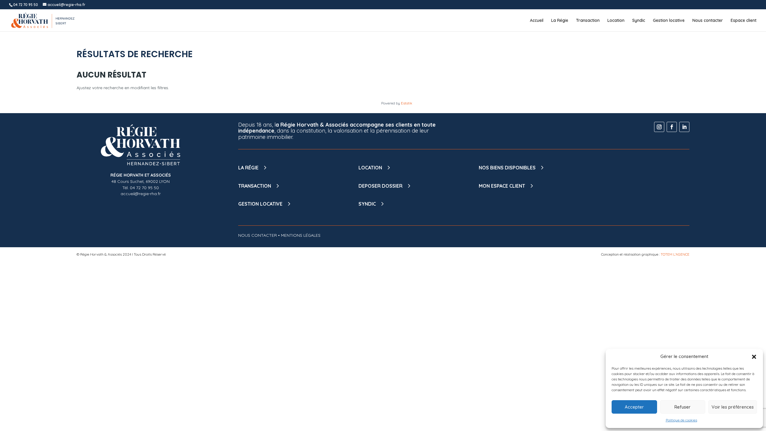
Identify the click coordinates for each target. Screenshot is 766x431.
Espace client (743, 20)
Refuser (682, 407)
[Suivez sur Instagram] (659, 127)
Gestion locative (669, 20)
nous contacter (257, 235)
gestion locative (260, 204)
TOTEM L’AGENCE (675, 254)
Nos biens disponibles (507, 168)
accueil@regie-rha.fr (141, 193)
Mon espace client (502, 186)
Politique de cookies (681, 420)
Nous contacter (707, 20)
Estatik (406, 103)
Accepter (634, 407)
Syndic (638, 20)
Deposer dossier (380, 186)
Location (615, 20)
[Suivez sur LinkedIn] (684, 127)
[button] (754, 357)
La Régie (559, 20)
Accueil (536, 20)
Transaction (588, 20)
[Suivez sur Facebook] (672, 127)
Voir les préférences (733, 407)
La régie (248, 168)
